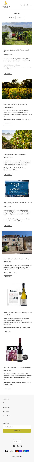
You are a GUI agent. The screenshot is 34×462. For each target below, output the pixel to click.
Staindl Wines (19, 456)
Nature (18, 67)
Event (5, 219)
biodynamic (10, 65)
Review (24, 168)
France (5, 272)
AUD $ (16, 441)
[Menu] (31, 4)
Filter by (11, 17)
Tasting (5, 221)
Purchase (5, 411)
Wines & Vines (7, 415)
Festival (10, 219)
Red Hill (18, 119)
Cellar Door (18, 65)
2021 (5, 65)
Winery (9, 69)
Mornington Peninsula (9, 67)
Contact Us (6, 407)
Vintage (29, 67)
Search (5, 403)
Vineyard (23, 67)
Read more (8, 73)
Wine (5, 69)
